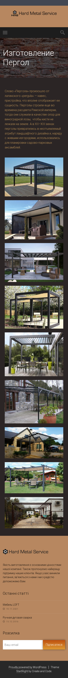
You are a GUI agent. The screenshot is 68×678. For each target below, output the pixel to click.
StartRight (22, 671)
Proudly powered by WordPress (27, 667)
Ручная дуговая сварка (17, 617)
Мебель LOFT (11, 604)
